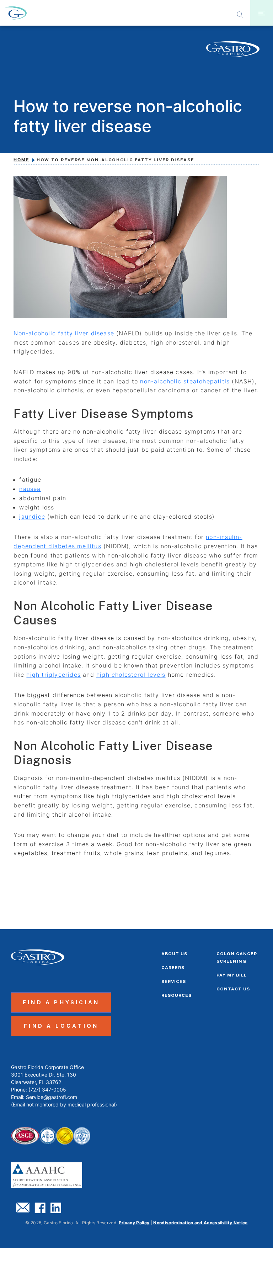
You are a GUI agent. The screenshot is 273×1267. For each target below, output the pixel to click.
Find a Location (61, 1026)
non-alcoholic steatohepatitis (185, 381)
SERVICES (173, 981)
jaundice (32, 516)
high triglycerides (53, 674)
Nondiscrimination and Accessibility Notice (200, 1222)
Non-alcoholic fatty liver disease (64, 333)
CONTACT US (233, 988)
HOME (21, 159)
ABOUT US (174, 953)
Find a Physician (61, 1002)
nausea (30, 488)
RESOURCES (176, 995)
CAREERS (172, 967)
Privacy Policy (134, 1222)
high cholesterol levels (131, 674)
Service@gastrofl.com (51, 1097)
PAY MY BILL (231, 975)
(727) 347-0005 (47, 1090)
